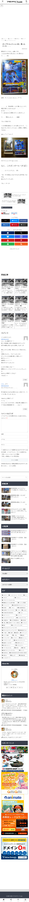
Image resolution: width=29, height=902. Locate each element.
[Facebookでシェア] (5, 581)
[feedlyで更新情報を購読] (7, 244)
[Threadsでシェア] (11, 581)
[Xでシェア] (5, 577)
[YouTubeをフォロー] (7, 240)
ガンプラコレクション (7, 207)
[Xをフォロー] (21, 232)
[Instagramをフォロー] (21, 236)
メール (3, 439)
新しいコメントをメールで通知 (10, 454)
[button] (23, 224)
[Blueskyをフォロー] (7, 236)
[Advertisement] (14, 22)
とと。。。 (14, 680)
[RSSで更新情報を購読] (21, 244)
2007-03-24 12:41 (5, 339)
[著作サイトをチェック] (7, 232)
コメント (4, 418)
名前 (2, 434)
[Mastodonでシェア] (11, 577)
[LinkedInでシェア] (18, 585)
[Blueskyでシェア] (18, 577)
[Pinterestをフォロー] (21, 240)
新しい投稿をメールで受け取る (10, 456)
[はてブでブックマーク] (24, 581)
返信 (26, 379)
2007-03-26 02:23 (5, 385)
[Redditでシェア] (18, 581)
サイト (3, 444)
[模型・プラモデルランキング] (5, 213)
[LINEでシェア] (5, 585)
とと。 (3, 383)
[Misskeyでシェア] (24, 577)
